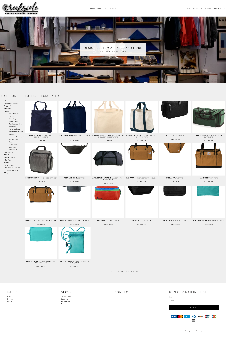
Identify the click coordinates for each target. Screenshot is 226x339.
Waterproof (13, 150)
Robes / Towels (10, 157)
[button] (102, 8)
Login (188, 8)
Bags (7, 111)
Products (10, 299)
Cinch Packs (13, 145)
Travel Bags (13, 119)
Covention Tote (14, 114)
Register (195, 8)
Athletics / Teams (14, 129)
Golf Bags (12, 147)
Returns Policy (66, 297)
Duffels (11, 116)
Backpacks (12, 127)
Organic (11, 134)
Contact (9, 301)
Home (9, 297)
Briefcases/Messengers (16, 137)
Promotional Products (12, 168)
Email (170, 297)
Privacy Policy (65, 301)
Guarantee (64, 299)
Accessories (9, 152)
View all (8, 101)
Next (122, 271)
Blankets (8, 155)
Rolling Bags (13, 139)
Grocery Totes (13, 121)
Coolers (11, 142)
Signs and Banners (11, 170)
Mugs (7, 173)
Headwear (8, 108)
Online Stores (9, 165)
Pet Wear (8, 160)
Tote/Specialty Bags (15, 124)
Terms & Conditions (67, 304)
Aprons (7, 163)
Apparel (8, 106)
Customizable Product (12, 103)
